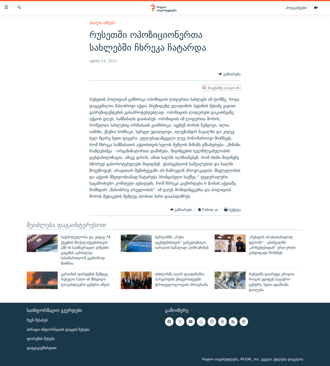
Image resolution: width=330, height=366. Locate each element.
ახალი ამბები (102, 22)
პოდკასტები (296, 7)
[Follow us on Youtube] (190, 322)
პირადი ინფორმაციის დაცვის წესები (58, 329)
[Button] (229, 74)
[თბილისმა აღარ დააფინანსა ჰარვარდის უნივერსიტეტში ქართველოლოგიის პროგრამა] (136, 280)
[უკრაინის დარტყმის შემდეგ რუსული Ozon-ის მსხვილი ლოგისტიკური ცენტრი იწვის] (42, 280)
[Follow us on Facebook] (169, 322)
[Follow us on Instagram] (212, 322)
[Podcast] (244, 322)
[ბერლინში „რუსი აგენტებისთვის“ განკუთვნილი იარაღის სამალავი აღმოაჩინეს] (136, 243)
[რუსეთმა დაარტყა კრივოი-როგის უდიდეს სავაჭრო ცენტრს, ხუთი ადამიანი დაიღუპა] (230, 280)
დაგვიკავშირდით (42, 348)
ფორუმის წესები (41, 339)
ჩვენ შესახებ (37, 320)
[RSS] (233, 322)
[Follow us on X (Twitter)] (180, 322)
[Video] (316, 7)
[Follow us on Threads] (222, 322)
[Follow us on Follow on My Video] (201, 322)
